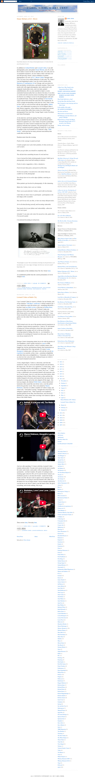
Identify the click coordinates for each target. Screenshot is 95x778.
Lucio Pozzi (61, 620)
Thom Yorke (61, 740)
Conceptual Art (61, 521)
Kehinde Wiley (61, 607)
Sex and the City (62, 706)
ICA (59, 573)
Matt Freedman (61, 634)
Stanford (60, 721)
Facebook (60, 542)
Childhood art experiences (64, 506)
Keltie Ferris (61, 611)
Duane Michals (39, 70)
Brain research (61, 495)
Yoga (59, 763)
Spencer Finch (61, 716)
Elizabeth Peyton (62, 535)
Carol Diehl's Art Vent (47, 7)
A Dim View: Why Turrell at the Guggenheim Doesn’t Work (66, 88)
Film (59, 548)
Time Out (60, 742)
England (60, 540)
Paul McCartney (62, 664)
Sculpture (60, 702)
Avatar (59, 485)
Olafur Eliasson (61, 651)
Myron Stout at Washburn (64, 334)
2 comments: (42, 526)
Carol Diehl (70, 18)
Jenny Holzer (61, 586)
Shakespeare (61, 708)
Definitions (60, 527)
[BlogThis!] (19, 286)
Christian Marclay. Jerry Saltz (65, 512)
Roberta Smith (61, 695)
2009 (61, 420)
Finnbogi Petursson (62, 550)
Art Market (60, 468)
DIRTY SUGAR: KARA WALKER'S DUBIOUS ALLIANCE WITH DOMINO (67, 95)
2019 (61, 364)
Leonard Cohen (42, 68)
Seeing (59, 704)
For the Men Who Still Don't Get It (66, 101)
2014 (61, 376)
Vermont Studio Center (63, 748)
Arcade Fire (60, 460)
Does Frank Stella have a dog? (65, 99)
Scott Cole (60, 700)
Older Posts (52, 536)
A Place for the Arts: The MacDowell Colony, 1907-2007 (67, 191)
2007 (61, 425)
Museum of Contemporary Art (26, 83)
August (63, 388)
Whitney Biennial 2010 (64, 761)
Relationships (61, 685)
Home (36, 536)
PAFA (59, 653)
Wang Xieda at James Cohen (65, 238)
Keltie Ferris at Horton (63, 292)
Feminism (60, 546)
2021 (61, 362)
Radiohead (60, 681)
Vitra (59, 754)
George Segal (61, 563)
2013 (61, 378)
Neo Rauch (60, 645)
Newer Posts (20, 536)
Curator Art (60, 525)
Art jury (60, 474)
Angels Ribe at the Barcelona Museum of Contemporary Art (67, 277)
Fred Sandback (61, 556)
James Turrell (61, 580)
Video (59, 750)
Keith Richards (61, 609)
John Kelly (60, 596)
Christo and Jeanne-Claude (64, 514)
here (49, 271)
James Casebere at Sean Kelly (65, 328)
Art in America (61, 433)
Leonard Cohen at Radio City (27, 297)
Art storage (60, 479)
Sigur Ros (60, 712)
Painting (29, 288)
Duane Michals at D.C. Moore (27, 19)
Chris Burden (61, 510)
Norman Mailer (61, 647)
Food (59, 552)
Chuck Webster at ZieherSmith (65, 287)
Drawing (60, 529)
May (62, 395)
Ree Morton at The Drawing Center (66, 302)
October (63, 383)
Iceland (59, 575)
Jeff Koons (60, 584)
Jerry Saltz (60, 588)
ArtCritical (60, 435)
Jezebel (59, 441)
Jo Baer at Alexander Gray (64, 335)
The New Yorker (62, 735)
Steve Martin (61, 725)
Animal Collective (62, 453)
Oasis (59, 649)
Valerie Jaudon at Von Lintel (65, 245)
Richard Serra (61, 689)
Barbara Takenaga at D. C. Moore (66, 271)
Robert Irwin (61, 691)
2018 (61, 366)
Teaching (60, 733)
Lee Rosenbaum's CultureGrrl (65, 443)
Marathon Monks (62, 624)
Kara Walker (61, 605)
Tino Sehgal (61, 744)
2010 (61, 418)
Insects (59, 578)
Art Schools (61, 470)
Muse (59, 641)
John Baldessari (62, 590)
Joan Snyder (48, 98)
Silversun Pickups (62, 714)
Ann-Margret (61, 455)
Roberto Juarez (61, 697)
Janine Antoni (61, 582)
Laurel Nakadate (62, 613)
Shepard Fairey (61, 710)
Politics (60, 674)
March (63, 405)
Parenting (60, 660)
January (63, 410)
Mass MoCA (61, 632)
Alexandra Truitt (62, 451)
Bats (59, 487)
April (62, 397)
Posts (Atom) (27, 540)
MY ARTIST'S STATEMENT (65, 109)
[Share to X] (21, 286)
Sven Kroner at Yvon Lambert (65, 316)
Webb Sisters (37, 382)
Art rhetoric (60, 477)
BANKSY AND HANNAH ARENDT (67, 91)
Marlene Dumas (62, 630)
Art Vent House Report (63, 472)
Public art (60, 679)
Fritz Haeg (60, 559)
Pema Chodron (61, 666)
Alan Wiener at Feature (63, 262)
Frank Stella (61, 554)
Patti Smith (60, 662)
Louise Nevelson (62, 618)
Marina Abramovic (62, 628)
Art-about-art (61, 481)
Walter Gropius (61, 756)
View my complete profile (66, 42)
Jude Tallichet (61, 601)
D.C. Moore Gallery (38, 77)
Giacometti (60, 567)
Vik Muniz (60, 752)
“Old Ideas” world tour (33, 303)
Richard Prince (61, 687)
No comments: (42, 283)
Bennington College (63, 491)
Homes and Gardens (63, 571)
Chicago (60, 504)
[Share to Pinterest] (25, 286)
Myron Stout (61, 643)
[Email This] (18, 286)
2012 (61, 413)
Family (59, 544)
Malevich (60, 622)
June (62, 393)
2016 (61, 371)
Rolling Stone (48, 307)
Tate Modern (61, 731)
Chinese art (60, 508)
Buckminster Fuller (62, 498)
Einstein (60, 533)
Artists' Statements (62, 483)
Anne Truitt (60, 458)
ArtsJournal (60, 437)
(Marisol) (64, 215)
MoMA (59, 639)
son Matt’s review (31, 307)
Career (59, 500)
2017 (61, 369)
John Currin (61, 594)
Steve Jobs (60, 723)
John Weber (61, 599)
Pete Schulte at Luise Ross (67, 239)
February (63, 407)
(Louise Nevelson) (67, 221)
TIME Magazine (62, 729)
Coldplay (60, 516)
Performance (61, 668)
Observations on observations (65, 113)
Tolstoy (59, 746)
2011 (61, 415)
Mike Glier (60, 636)
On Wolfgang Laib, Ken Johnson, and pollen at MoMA (67, 116)
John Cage (60, 592)
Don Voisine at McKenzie (64, 283)
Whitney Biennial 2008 (64, 758)
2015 (61, 374)
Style (59, 727)
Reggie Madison (62, 683)
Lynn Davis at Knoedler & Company (67, 297)
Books (59, 493)
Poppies (60, 676)
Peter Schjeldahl (62, 670)
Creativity (60, 523)
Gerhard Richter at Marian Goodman (67, 250)
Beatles (59, 489)
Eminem (60, 537)
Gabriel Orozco (61, 561)
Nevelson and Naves (63, 111)
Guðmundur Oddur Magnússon (65, 569)
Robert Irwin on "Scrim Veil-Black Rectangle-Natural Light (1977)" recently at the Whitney (66, 121)
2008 (61, 422)
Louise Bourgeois (37, 530)
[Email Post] (48, 283)
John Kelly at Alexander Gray (65, 307)
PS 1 (59, 655)
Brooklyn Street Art (63, 439)
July (62, 390)
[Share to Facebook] (23, 286)
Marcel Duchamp (62, 626)
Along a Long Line (62, 170)
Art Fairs (60, 466)
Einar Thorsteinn (62, 531)
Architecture (61, 462)
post (44, 343)
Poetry (44, 288)
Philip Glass (61, 672)
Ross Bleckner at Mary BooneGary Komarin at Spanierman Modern (67, 322)
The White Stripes (62, 737)
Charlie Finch (61, 502)
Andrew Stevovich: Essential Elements (67, 181)
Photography (37, 288)
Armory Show (61, 464)
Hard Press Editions (66, 174)
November (64, 381)
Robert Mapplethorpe (63, 693)
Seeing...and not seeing (63, 125)
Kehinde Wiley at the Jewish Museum (67, 266)
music (45, 530)
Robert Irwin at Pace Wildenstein (66, 341)
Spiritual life (61, 719)
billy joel (60, 765)
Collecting (60, 519)
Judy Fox (60, 603)
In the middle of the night (64, 107)
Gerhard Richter (30, 68)
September (64, 385)
